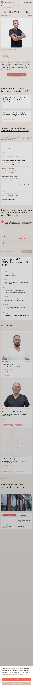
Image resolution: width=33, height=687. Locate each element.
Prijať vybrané (16, 683)
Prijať (16, 679)
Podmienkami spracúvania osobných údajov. (17, 674)
